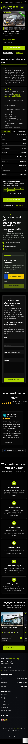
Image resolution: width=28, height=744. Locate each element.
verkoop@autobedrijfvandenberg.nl (11, 2)
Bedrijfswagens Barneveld (9, 698)
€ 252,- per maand (9, 39)
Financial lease (21, 131)
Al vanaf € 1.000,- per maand (10, 636)
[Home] (9, 7)
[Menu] (22, 7)
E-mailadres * (8, 345)
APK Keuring (5, 704)
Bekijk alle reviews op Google (15, 450)
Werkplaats (4, 701)
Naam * (6, 337)
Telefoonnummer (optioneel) (12, 352)
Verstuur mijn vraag (14, 380)
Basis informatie (6, 131)
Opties (13, 131)
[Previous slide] (5, 18)
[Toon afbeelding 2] (10, 28)
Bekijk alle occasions (15, 648)
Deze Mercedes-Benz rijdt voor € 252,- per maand (13, 190)
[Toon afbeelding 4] (20, 28)
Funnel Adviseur (19, 736)
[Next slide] (22, 18)
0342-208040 (25, 2)
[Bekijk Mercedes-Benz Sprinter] (12, 627)
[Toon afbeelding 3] (15, 28)
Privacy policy (14, 733)
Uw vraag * (7, 360)
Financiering (4, 707)
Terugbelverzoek (8, 53)
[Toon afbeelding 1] (5, 28)
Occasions (4, 695)
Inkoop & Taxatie (6, 710)
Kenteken (6, 272)
